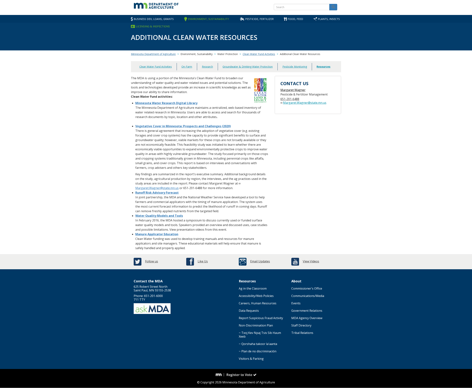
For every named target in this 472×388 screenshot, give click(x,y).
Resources (323, 66)
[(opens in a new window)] (220, 375)
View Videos (311, 261)
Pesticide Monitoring (294, 66)
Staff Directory (301, 325)
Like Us (203, 261)
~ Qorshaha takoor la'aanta (258, 344)
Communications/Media (307, 296)
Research (207, 66)
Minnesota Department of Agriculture (153, 54)
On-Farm (186, 66)
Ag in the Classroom (253, 288)
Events (296, 303)
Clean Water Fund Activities (259, 54)
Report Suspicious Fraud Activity (261, 318)
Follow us (151, 261)
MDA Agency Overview (306, 318)
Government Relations (306, 311)
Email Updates (260, 261)
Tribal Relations (302, 333)
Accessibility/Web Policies (256, 296)
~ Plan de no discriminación (257, 351)
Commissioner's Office (306, 288)
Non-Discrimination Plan (256, 325)
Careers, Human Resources (257, 303)
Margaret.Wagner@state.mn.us (157, 188)
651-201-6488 (289, 99)
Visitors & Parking (251, 359)
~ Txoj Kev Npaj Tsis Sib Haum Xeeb (260, 335)
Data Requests (249, 311)
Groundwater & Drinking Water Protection (248, 66)
